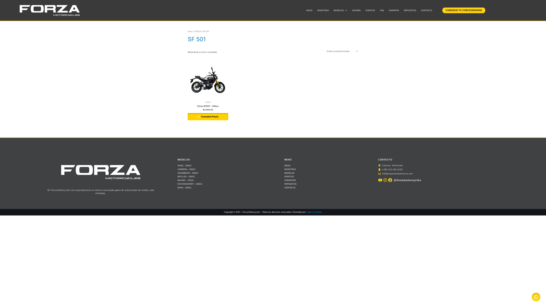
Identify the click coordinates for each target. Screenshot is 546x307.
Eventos (370, 10)
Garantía (394, 10)
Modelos (339, 10)
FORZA (197, 31)
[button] (536, 297)
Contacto (426, 10)
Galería (356, 10)
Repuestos (410, 10)
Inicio (309, 10)
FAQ (382, 10)
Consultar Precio (209, 116)
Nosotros (323, 10)
